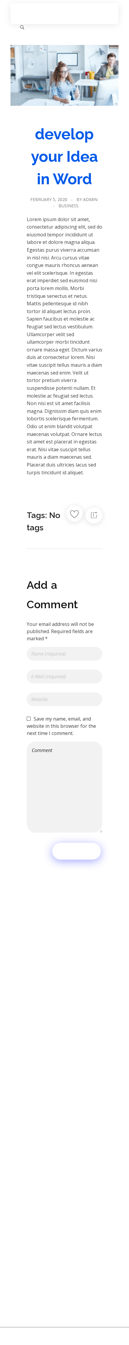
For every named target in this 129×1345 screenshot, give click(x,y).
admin (90, 199)
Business (68, 206)
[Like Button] (74, 513)
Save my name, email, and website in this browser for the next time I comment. (61, 725)
